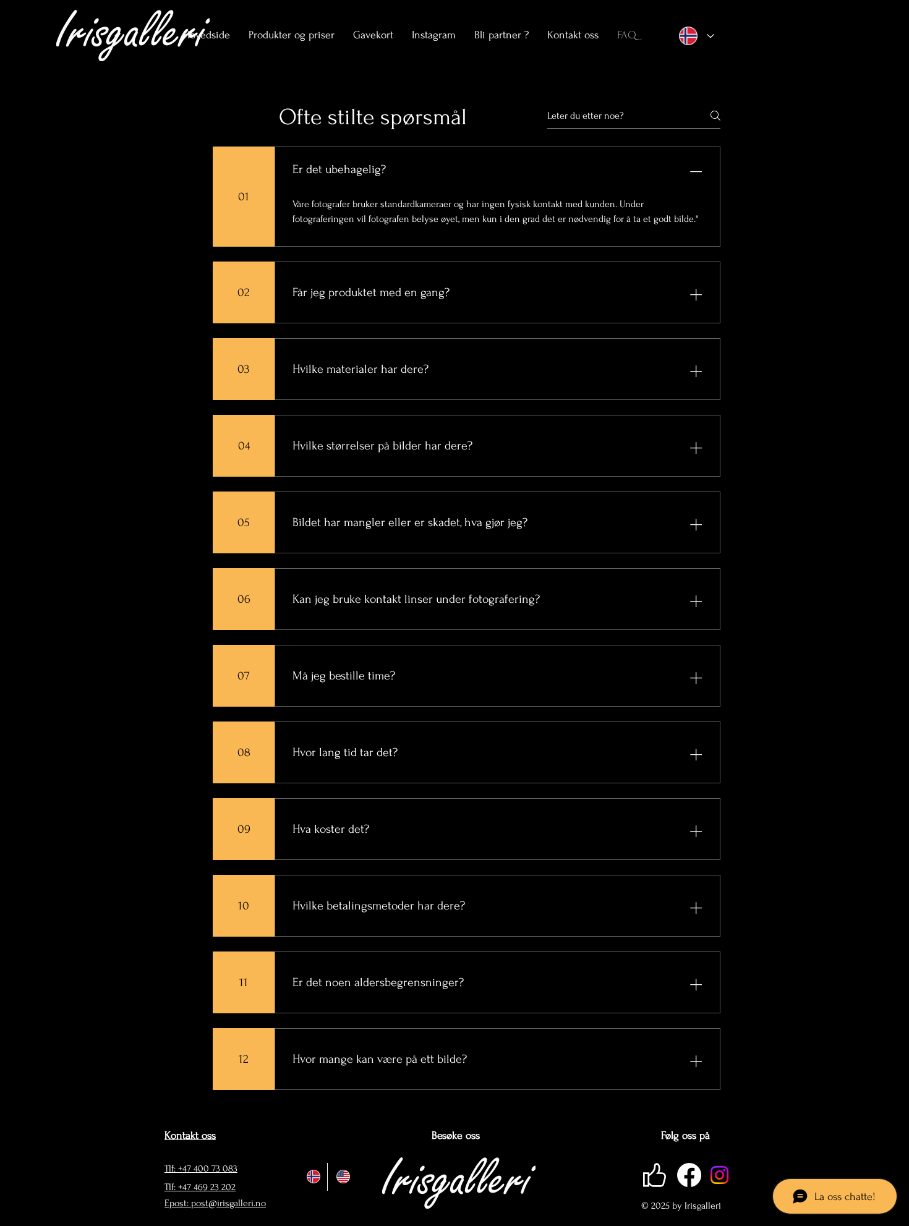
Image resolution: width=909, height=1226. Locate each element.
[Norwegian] (312, 1177)
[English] (342, 1177)
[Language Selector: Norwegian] (694, 36)
